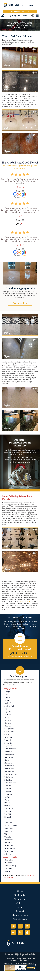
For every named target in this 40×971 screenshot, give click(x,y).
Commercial (20, 899)
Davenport (8, 863)
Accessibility (9, 959)
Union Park (8, 840)
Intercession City (10, 866)
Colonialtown (9, 731)
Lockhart (7, 788)
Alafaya (7, 692)
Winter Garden (9, 848)
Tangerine (7, 837)
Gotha (6, 760)
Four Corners (9, 754)
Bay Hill (7, 709)
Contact (20, 911)
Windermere (8, 845)
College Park (9, 729)
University (8, 843)
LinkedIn (20, 932)
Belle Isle (7, 714)
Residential (20, 895)
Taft (5, 834)
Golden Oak (8, 757)
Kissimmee (8, 868)
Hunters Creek (9, 771)
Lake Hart (8, 780)
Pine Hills (7, 814)
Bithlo (6, 717)
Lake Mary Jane (10, 783)
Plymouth (7, 817)
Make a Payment (20, 915)
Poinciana (7, 871)
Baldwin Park (9, 706)
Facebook (20, 926)
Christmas (7, 720)
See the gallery (20, 303)
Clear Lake (8, 726)
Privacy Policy (21, 959)
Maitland (7, 791)
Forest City (8, 751)
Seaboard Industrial (11, 825)
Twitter (27, 926)
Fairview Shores (10, 749)
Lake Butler (8, 777)
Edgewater (8, 743)
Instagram (13, 926)
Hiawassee (8, 763)
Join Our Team (20, 918)
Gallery (20, 903)
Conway (7, 734)
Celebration (8, 860)
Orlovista (7, 806)
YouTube (13, 932)
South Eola (8, 831)
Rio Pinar (7, 820)
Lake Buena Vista (10, 774)
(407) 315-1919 (18, 15)
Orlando (7, 803)
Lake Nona (8, 786)
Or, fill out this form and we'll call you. (20, 656)
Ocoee (6, 800)
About (20, 907)
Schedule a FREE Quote (20, 11)
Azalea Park (8, 703)
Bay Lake (7, 712)
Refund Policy (24, 960)
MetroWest (8, 794)
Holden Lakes (9, 766)
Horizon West (9, 769)
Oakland (7, 797)
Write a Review (2, 15)
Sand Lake (8, 823)
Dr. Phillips (8, 737)
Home (20, 891)
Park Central (8, 808)
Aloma (6, 694)
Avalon (7, 700)
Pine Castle (8, 811)
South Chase (8, 828)
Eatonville (8, 740)
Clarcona (7, 723)
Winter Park (8, 851)
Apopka (7, 697)
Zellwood (7, 854)
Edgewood (8, 746)
